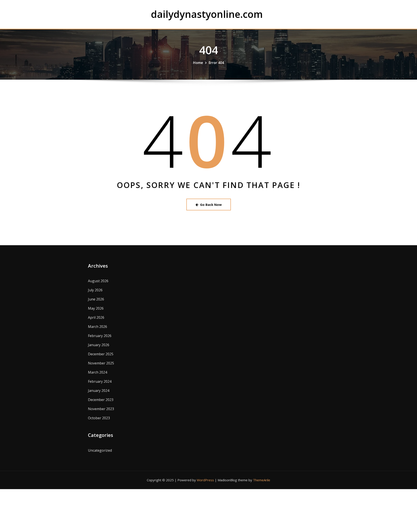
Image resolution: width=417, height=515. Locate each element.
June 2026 (96, 299)
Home (198, 62)
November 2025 (101, 363)
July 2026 (95, 290)
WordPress (205, 480)
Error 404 (216, 62)
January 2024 (98, 390)
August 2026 (98, 280)
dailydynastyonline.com (207, 14)
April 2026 (96, 317)
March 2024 (97, 372)
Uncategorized (100, 450)
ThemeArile (261, 480)
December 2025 (100, 354)
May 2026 (96, 308)
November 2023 (101, 408)
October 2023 (99, 418)
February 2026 (99, 335)
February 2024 (99, 381)
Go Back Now (211, 204)
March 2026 (97, 326)
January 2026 (98, 344)
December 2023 (100, 399)
